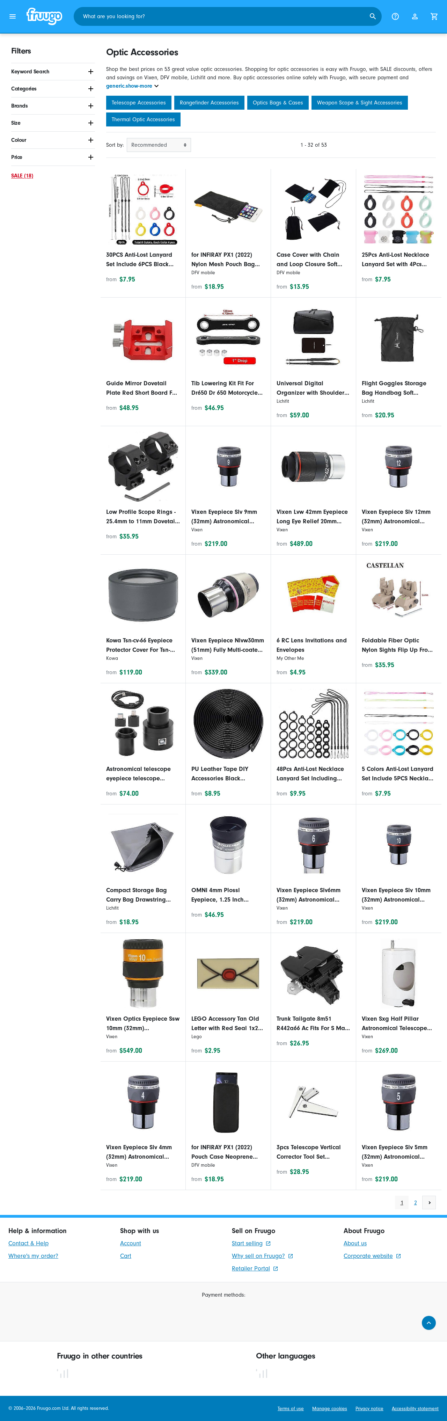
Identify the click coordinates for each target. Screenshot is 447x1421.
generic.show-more (129, 86)
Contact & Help (28, 1243)
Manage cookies (329, 1409)
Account (130, 1243)
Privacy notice (369, 1409)
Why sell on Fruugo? (258, 1256)
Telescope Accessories (139, 103)
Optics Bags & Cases (278, 103)
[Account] (415, 16)
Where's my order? (33, 1256)
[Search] (373, 16)
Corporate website (368, 1256)
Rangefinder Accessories (209, 103)
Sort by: (115, 145)
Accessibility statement (415, 1409)
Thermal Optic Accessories (143, 119)
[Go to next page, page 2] (429, 1202)
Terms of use (291, 1409)
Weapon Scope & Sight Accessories (359, 103)
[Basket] (434, 16)
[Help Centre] (395, 16)
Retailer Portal (251, 1268)
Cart (125, 1256)
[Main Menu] (13, 16)
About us (355, 1243)
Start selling (247, 1243)
